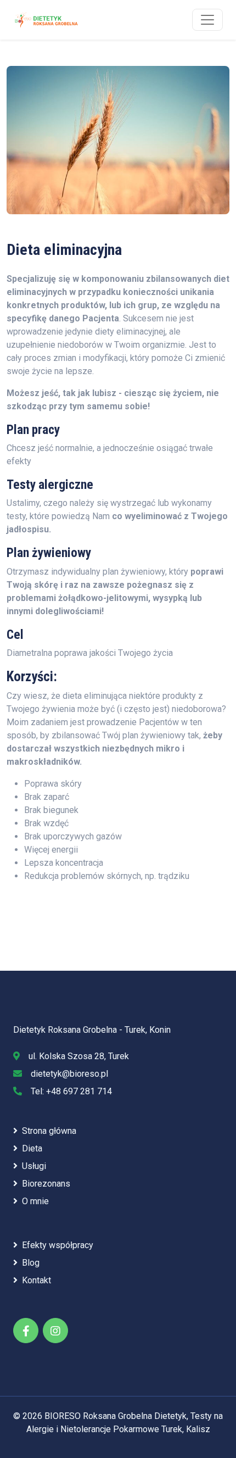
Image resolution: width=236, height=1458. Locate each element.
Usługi (34, 1166)
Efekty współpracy (57, 1245)
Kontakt (36, 1280)
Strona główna (49, 1131)
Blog (31, 1262)
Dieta (32, 1148)
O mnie (35, 1201)
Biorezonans (46, 1183)
